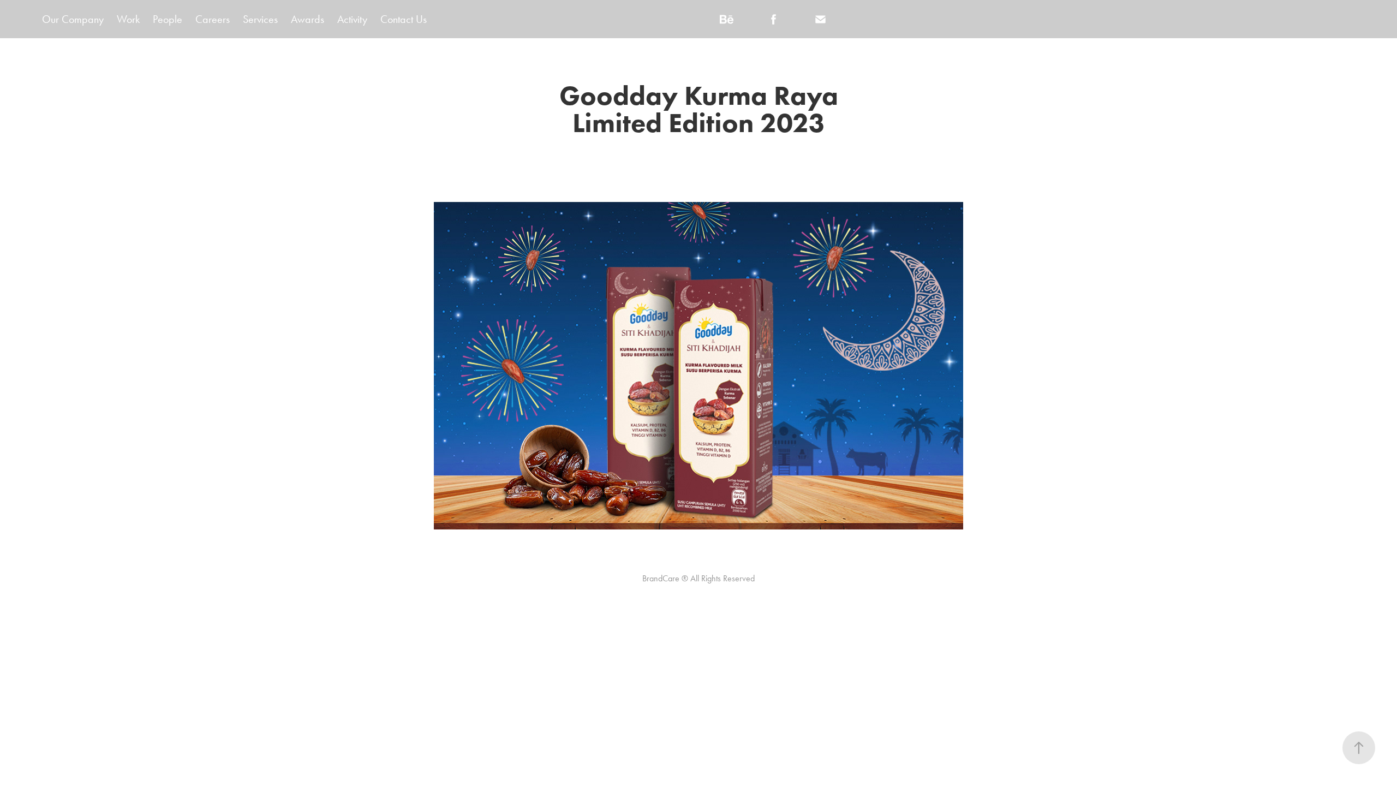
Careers (212, 19)
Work (128, 19)
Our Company (73, 19)
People (167, 19)
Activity (352, 19)
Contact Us (403, 19)
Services (260, 19)
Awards (307, 19)
